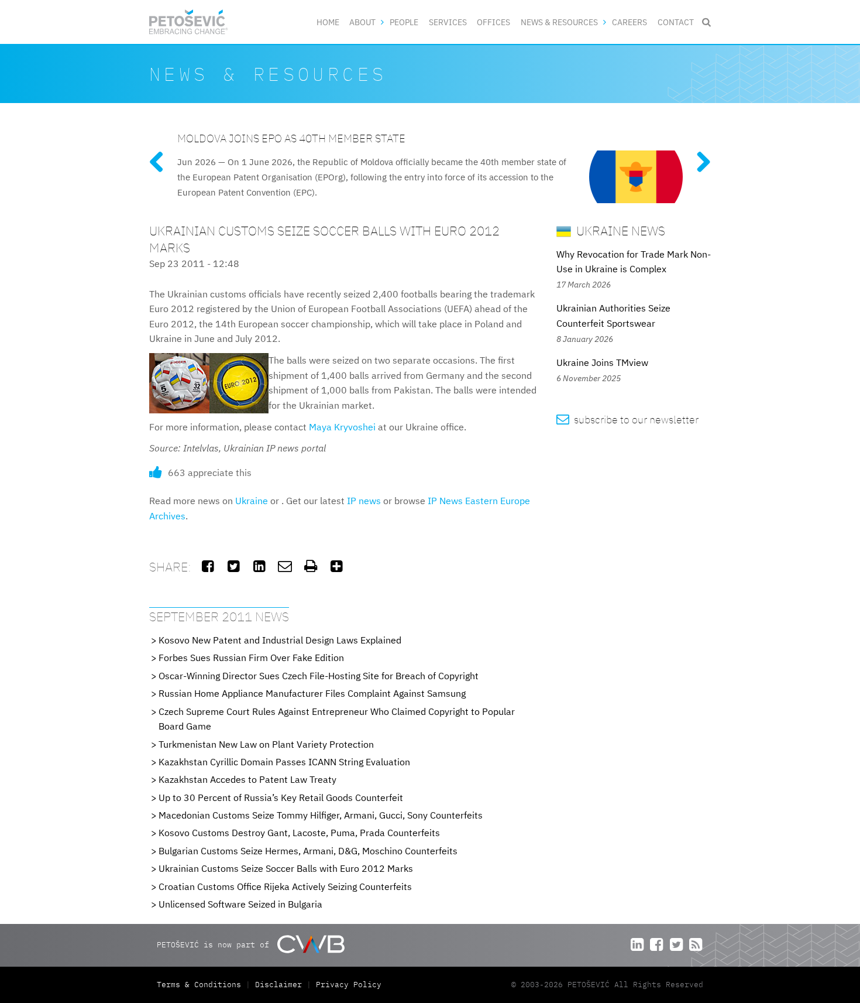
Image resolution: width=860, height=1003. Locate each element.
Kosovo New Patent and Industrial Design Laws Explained (280, 640)
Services (448, 22)
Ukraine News (619, 230)
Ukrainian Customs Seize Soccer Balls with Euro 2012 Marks (286, 868)
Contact (676, 22)
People (404, 22)
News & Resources (559, 22)
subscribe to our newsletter (627, 419)
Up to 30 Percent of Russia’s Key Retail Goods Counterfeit (281, 797)
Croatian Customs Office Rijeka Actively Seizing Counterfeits (285, 886)
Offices (493, 22)
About (362, 22)
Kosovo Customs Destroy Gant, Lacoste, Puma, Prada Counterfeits (299, 832)
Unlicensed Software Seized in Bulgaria (240, 904)
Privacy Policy (348, 985)
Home (328, 22)
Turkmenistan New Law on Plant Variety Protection (266, 744)
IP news (364, 500)
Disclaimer (278, 985)
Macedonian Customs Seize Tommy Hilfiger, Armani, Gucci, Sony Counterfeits (321, 815)
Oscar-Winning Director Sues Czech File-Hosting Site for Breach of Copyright (319, 676)
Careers (629, 22)
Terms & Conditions (201, 985)
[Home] (188, 22)
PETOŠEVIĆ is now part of (215, 945)
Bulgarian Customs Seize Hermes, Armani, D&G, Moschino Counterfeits (308, 851)
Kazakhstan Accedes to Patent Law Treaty (247, 779)
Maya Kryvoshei (342, 427)
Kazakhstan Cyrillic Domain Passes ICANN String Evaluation (284, 762)
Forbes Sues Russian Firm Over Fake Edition (251, 657)
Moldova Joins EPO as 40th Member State (291, 138)
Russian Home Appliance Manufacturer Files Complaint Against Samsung (312, 693)
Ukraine (251, 500)
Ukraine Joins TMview (602, 362)
